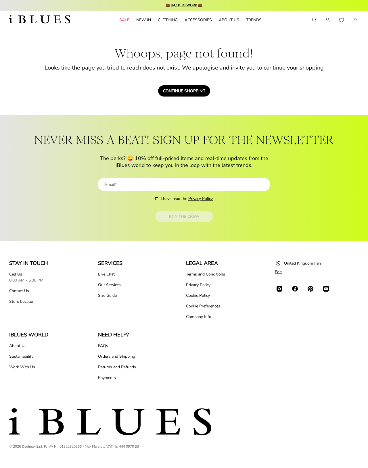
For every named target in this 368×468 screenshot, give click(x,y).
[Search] (313, 20)
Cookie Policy (198, 295)
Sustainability (21, 356)
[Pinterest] (310, 288)
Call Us (15, 274)
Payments (107, 377)
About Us (17, 345)
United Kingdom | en (302, 263)
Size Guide (107, 295)
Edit (278, 272)
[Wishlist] (341, 20)
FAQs (103, 345)
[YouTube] (326, 288)
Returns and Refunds (117, 367)
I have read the (187, 198)
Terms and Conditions (205, 274)
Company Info (198, 316)
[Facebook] (295, 288)
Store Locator (21, 301)
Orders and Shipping (116, 356)
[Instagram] (279, 288)
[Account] (327, 20)
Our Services (109, 285)
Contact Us (19, 291)
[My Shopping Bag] (355, 20)
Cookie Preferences (203, 306)
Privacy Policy (200, 198)
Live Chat (106, 274)
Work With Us (22, 367)
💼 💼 (184, 5)
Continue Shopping (184, 91)
